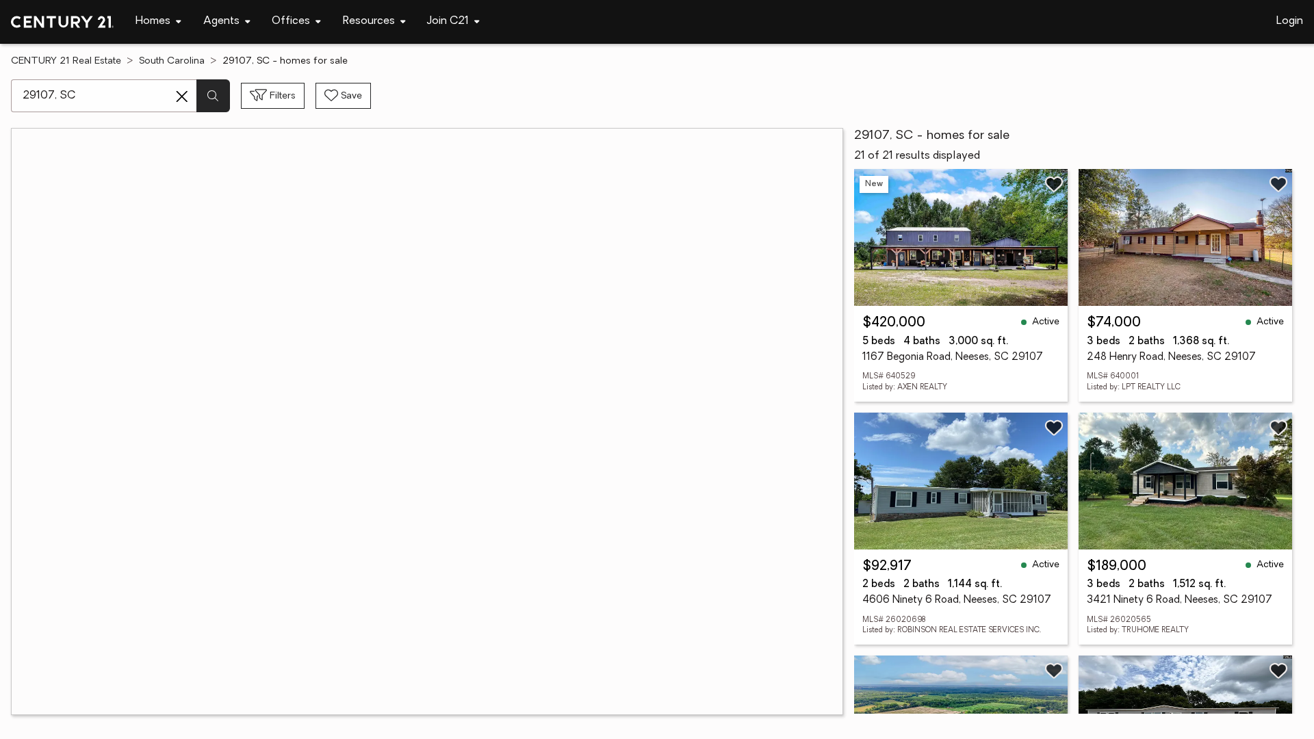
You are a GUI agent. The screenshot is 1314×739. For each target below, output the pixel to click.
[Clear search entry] (182, 96)
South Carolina (172, 61)
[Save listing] (1054, 184)
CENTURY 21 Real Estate (66, 61)
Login (1289, 21)
